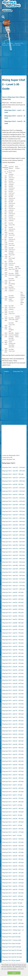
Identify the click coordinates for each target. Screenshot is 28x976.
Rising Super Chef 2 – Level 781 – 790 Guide (12, 649)
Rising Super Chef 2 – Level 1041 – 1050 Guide (13, 538)
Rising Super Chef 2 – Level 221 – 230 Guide (12, 916)
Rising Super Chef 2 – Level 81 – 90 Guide (12, 903)
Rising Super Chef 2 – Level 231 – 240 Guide (12, 906)
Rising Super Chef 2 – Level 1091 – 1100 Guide (13, 572)
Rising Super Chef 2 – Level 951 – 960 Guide (12, 660)
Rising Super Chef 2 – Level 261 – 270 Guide (12, 886)
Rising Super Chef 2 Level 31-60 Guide (11, 936)
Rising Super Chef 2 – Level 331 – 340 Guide (12, 913)
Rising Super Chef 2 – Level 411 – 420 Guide (12, 876)
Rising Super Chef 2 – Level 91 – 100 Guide (12, 896)
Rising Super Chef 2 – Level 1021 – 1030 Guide (13, 524)
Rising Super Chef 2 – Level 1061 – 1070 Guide (13, 552)
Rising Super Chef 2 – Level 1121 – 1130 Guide (13, 467)
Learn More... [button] (21, 969)
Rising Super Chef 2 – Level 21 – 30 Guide (12, 815)
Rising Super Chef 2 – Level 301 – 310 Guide (12, 849)
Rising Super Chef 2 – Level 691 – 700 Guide (12, 690)
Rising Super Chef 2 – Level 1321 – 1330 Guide (13, 511)
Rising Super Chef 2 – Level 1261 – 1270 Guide (13, 582)
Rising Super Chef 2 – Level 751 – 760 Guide (12, 663)
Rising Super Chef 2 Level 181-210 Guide (12, 957)
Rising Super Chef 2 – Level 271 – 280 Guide (12, 879)
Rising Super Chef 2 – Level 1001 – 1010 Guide (13, 504)
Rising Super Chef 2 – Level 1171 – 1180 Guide (13, 518)
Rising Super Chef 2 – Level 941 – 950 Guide (12, 653)
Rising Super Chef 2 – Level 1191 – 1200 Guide (13, 535)
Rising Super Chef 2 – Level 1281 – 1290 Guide (13, 470)
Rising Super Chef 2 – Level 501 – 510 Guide (12, 751)
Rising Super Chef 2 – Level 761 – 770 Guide (12, 636)
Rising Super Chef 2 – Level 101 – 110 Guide (12, 889)
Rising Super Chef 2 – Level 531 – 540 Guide (12, 687)
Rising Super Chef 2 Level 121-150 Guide (12, 950)
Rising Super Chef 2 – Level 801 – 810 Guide (12, 592)
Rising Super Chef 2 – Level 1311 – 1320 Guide (13, 501)
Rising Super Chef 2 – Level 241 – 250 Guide (12, 899)
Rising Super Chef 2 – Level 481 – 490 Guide (12, 744)
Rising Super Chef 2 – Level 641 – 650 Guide (12, 666)
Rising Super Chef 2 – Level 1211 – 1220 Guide (13, 548)
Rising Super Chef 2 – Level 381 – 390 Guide (12, 818)
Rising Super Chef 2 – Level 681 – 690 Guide (12, 683)
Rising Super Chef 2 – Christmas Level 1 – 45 (13, 930)
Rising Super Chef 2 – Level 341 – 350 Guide (12, 778)
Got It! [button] (14, 973)
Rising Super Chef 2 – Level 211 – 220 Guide (12, 781)
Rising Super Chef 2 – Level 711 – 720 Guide (12, 703)
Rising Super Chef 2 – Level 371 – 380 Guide (12, 808)
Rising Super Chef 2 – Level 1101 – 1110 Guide (13, 579)
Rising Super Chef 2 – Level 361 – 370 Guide (12, 798)
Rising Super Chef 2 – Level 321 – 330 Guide (12, 828)
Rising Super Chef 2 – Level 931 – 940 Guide (12, 646)
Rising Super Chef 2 (19, 43)
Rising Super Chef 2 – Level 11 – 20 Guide (12, 825)
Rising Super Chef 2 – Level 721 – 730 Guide (12, 710)
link (15, 363)
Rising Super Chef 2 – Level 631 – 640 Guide (12, 741)
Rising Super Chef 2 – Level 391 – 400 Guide (12, 855)
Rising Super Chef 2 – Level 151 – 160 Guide (12, 842)
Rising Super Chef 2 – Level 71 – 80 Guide (12, 909)
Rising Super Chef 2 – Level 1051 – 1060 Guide (13, 545)
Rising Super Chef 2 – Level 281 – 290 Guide (12, 869)
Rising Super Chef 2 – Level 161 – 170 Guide (12, 832)
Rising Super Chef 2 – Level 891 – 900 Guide (12, 626)
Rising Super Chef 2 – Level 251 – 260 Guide (12, 892)
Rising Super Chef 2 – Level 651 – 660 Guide (12, 670)
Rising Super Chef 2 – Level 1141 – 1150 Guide (13, 487)
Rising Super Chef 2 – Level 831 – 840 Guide (12, 606)
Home (3, 43)
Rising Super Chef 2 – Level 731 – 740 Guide (12, 717)
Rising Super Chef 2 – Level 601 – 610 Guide (12, 730)
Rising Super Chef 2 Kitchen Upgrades (11, 960)
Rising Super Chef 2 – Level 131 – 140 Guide (12, 862)
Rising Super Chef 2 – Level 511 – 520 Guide (12, 754)
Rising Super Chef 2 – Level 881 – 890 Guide (12, 622)
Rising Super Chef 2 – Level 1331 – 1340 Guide (13, 521)
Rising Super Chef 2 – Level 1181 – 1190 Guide (13, 528)
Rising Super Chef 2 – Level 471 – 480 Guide (12, 774)
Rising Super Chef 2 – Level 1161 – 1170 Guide (13, 508)
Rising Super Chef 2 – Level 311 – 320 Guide (12, 839)
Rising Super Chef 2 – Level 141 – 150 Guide (12, 852)
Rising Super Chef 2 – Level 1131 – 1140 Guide (13, 477)
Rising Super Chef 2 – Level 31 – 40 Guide (12, 805)
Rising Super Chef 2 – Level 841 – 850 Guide (12, 609)
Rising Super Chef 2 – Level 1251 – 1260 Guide (13, 575)
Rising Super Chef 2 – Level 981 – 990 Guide (12, 484)
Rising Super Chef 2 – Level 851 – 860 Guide (12, 612)
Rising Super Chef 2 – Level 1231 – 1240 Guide (13, 562)
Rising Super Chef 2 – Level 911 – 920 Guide (12, 633)
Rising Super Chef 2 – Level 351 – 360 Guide (12, 788)
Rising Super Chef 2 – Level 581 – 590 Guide (12, 720)
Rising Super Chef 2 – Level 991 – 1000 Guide (13, 494)
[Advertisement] (14, 29)
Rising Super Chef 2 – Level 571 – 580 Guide (12, 714)
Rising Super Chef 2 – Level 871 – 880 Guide (12, 619)
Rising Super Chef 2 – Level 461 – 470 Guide (12, 771)
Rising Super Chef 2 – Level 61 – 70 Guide (12, 920)
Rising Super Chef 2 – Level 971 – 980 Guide (12, 474)
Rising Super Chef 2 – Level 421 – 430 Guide (12, 757)
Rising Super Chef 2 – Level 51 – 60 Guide (12, 784)
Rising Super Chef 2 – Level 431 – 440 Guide (12, 761)
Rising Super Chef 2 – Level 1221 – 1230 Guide (13, 555)
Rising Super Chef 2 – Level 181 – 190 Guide (12, 811)
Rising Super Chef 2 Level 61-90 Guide (11, 943)
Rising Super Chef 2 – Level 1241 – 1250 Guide (13, 568)
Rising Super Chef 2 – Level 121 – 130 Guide (12, 872)
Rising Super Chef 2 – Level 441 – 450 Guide (12, 764)
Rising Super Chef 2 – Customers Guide (11, 940)
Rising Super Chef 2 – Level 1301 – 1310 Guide (13, 491)
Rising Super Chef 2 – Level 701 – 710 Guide (12, 697)
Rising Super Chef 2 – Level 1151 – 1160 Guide (13, 498)
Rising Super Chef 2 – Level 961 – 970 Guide (12, 595)
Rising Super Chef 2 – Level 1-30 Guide (13, 84)
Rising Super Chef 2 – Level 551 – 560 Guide (12, 700)
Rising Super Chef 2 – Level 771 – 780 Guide (12, 643)
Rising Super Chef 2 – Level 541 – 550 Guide (12, 693)
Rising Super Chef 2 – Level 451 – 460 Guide (12, 768)
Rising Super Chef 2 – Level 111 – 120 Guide (12, 882)
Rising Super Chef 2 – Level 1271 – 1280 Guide (13, 589)
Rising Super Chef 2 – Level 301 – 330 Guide (12, 926)
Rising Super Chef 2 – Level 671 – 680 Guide (12, 676)
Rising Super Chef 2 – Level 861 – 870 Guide (12, 616)
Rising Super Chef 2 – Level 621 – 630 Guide (12, 737)
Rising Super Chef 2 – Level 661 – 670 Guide (12, 673)
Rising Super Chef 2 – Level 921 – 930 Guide (12, 639)
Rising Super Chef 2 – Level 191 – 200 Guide (12, 801)
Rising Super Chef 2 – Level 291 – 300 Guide (12, 859)
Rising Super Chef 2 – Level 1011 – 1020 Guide (13, 514)
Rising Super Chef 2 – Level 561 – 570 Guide (12, 707)
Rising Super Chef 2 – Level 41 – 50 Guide (12, 795)
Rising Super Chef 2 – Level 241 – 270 (11, 933)
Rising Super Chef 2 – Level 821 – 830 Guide (12, 602)
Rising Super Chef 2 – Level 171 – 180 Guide (12, 822)
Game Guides (9, 10)
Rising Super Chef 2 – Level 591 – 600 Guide (12, 727)
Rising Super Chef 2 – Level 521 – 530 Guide (12, 680)
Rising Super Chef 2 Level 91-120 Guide (11, 947)
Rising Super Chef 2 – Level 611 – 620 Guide (12, 734)
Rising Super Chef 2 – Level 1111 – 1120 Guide (13, 585)
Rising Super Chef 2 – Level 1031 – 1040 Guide (13, 531)
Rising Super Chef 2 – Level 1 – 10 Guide (12, 835)
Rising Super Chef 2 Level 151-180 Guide (12, 953)
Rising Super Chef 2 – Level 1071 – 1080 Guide (13, 558)
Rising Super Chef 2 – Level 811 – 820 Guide (12, 599)
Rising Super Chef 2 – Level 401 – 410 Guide (12, 866)
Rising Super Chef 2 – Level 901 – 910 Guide (12, 629)
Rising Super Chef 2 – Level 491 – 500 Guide (12, 747)
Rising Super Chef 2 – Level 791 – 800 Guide (12, 656)
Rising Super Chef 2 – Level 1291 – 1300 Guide (13, 481)
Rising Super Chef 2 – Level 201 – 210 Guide (12, 791)
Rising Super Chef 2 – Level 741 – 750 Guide (12, 724)
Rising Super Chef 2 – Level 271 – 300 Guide (12, 923)
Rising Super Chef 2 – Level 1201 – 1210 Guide (13, 541)
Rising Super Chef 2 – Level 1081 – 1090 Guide (13, 565)
